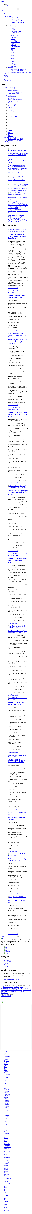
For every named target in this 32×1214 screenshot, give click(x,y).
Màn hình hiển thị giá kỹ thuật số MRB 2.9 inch (16, 296)
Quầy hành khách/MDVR (18, 22)
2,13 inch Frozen (15, 42)
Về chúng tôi (7, 14)
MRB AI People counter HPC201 (17, 150)
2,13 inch (13, 40)
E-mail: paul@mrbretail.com (11, 979)
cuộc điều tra (11, 288)
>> (11, 936)
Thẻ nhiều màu (15, 27)
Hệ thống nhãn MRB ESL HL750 (17, 190)
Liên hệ (6, 76)
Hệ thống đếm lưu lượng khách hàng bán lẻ (12, 988)
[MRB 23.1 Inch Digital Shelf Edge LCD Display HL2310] (18, 409)
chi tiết (16, 288)
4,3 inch (13, 55)
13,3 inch (13, 66)
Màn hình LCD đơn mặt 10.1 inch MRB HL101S (16, 761)
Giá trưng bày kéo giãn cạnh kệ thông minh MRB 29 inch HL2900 (18, 492)
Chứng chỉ (7, 73)
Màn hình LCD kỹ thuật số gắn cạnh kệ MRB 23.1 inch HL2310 (17, 414)
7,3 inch (13, 60)
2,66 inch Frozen (15, 46)
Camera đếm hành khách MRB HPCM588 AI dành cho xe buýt (17, 236)
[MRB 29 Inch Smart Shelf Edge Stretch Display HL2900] (18, 487)
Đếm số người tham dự (10, 991)
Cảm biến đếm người (16, 23)
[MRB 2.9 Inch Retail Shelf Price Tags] (17, 897)
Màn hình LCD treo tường (18, 70)
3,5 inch (13, 51)
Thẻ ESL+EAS (15, 28)
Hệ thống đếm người (13, 17)
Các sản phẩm (8, 16)
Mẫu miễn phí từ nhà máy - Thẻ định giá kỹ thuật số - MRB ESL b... (17, 198)
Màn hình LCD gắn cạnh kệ (18, 69)
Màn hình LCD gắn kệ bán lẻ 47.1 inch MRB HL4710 (17, 632)
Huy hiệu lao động (16, 31)
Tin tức (6, 75)
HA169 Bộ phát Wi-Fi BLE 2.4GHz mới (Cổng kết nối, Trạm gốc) (17, 341)
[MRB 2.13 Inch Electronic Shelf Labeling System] (18, 855)
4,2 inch (13, 54)
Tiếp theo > (8, 936)
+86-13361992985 (6, 996)
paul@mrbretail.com (9, 5)
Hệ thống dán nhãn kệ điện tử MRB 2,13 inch (17, 859)
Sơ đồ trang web (18, 987)
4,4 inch (13, 57)
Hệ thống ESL (11, 25)
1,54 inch (13, 37)
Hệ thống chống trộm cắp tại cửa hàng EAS (19, 72)
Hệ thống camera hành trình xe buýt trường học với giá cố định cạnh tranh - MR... (18, 211)
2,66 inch (13, 45)
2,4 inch (13, 43)
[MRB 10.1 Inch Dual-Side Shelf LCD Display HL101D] (18, 699)
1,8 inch (13, 39)
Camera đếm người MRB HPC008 (17, 155)
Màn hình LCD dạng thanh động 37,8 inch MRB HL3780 (17, 560)
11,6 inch (13, 64)
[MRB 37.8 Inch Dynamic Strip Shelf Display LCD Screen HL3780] (18, 555)
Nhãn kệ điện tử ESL (13, 174)
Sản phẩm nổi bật (8, 987)
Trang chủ (7, 13)
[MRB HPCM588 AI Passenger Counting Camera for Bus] (18, 231)
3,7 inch (13, 52)
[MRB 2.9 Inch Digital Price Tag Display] (18, 292)
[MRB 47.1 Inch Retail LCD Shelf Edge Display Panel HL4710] (18, 627)
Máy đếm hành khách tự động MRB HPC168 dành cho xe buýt (17, 168)
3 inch (12, 49)
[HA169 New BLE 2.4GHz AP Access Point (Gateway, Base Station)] (18, 336)
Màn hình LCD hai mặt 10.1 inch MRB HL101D (18, 703)
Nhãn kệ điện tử (21, 991)
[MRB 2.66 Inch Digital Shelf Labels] (18, 814)
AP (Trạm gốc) (15, 34)
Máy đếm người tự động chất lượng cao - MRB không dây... (17, 220)
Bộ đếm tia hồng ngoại (17, 19)
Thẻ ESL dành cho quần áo (18, 30)
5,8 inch (13, 58)
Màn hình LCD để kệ (13, 67)
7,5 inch (13, 61)
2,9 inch (13, 48)
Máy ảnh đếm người (16, 20)
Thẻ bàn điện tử (15, 33)
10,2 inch (13, 63)
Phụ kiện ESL (15, 36)
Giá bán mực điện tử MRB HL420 (17, 185)
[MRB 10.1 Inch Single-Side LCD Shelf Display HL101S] (18, 757)
